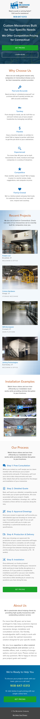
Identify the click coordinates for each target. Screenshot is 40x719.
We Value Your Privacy (20, 715)
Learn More (20, 54)
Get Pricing (20, 48)
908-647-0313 (20, 16)
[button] (20, 407)
